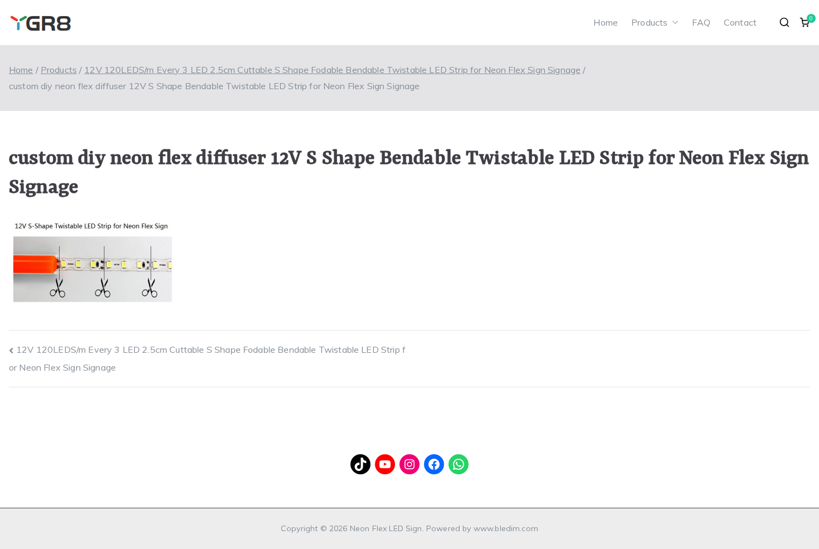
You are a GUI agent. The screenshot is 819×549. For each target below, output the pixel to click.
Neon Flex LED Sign (386, 528)
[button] (673, 22)
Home (605, 22)
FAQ (701, 22)
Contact (740, 22)
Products (649, 22)
